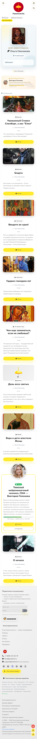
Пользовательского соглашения (23, 734)
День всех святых (18, 384)
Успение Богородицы (7, 691)
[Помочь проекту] (33, 726)
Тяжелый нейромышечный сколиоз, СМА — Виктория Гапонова (18, 492)
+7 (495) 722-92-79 (11, 656)
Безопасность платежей (9, 709)
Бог (9, 684)
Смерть (14, 687)
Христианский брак (27, 684)
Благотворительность (10, 626)
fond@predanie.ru (10, 659)
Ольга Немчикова (20, 127)
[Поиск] (34, 8)
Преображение (18, 691)
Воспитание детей (6, 687)
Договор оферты (7, 703)
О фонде (5, 633)
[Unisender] (9, 618)
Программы (6, 644)
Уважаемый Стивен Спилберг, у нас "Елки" (18, 122)
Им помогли (6, 641)
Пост (27, 682)
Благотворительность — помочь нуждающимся (17, 630)
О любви (18, 684)
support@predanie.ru (16, 662)
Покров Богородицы (19, 689)
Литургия (4, 684)
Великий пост (21, 682)
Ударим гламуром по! (18, 281)
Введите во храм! (18, 224)
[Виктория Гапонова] (18, 470)
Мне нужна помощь (13, 671)
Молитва (32, 682)
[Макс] (12, 666)
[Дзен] (16, 666)
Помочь (19, 484)
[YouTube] (21, 666)
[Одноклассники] (25, 666)
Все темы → (5, 693)
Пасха (15, 682)
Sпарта (18, 173)
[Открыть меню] (3, 3)
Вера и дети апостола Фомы (18, 440)
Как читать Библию (22, 687)
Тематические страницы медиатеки (17, 678)
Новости (4, 636)
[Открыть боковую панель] (34, 3)
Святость (13, 684)
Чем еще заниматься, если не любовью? (18, 332)
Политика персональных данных (12, 717)
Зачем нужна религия (7, 689)
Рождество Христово (7, 682)
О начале (18, 560)
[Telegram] (8, 666)
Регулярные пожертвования (11, 706)
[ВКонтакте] (3, 666)
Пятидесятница (27, 691)
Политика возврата (8, 711)
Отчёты (4, 639)
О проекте (5, 714)
